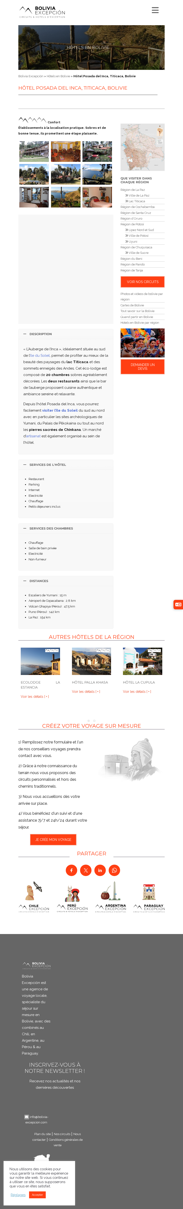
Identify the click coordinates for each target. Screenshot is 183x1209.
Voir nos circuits (142, 282)
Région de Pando (133, 264)
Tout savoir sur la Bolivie (137, 311)
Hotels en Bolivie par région (140, 322)
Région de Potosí (132, 224)
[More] (155, 9)
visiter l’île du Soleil (60, 410)
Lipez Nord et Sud (141, 230)
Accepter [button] (37, 1194)
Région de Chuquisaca (136, 247)
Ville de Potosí (138, 235)
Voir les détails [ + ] (35, 696)
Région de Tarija (132, 270)
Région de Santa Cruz (136, 213)
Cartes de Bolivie (132, 305)
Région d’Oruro (131, 218)
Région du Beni (131, 258)
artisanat (33, 436)
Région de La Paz (133, 190)
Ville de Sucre (138, 253)
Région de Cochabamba (138, 207)
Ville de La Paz (138, 195)
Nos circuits (62, 1134)
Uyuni (132, 241)
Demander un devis (143, 367)
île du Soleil (40, 355)
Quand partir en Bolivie (137, 317)
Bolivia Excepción (30, 76)
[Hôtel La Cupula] (142, 661)
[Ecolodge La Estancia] (40, 661)
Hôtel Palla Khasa (90, 682)
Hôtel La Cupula (139, 682)
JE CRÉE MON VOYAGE (53, 840)
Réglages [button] (18, 1195)
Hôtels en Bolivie (88, 47)
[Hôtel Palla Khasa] (91, 661)
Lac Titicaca (136, 201)
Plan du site (42, 1134)
